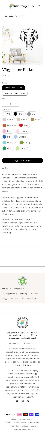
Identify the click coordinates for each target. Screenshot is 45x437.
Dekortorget (21, 419)
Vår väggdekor (8, 293)
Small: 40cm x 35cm (13, 87)
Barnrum (11, 16)
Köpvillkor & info (29, 298)
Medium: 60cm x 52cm (15, 93)
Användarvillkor (33, 422)
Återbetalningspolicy (29, 426)
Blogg (4, 298)
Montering (23, 293)
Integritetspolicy (19, 422)
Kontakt (34, 293)
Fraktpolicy (15, 426)
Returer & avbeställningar (23, 430)
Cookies (14, 298)
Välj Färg (6, 110)
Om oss (5, 288)
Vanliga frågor (18, 288)
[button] (5, 6)
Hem (6, 16)
